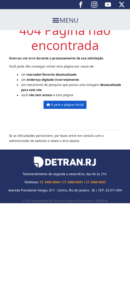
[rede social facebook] (81, 5)
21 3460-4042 (96, 182)
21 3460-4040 (50, 182)
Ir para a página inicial (67, 105)
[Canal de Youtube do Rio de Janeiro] (108, 5)
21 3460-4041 (73, 182)
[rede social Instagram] (94, 5)
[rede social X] (121, 5)
